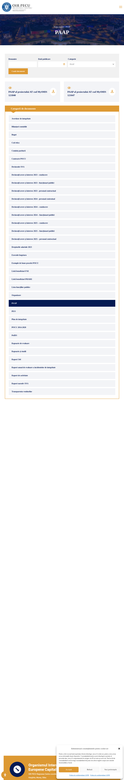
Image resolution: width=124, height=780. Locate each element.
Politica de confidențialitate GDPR (79, 775)
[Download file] (53, 92)
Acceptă (69, 770)
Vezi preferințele (110, 770)
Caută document (18, 71)
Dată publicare (44, 59)
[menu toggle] (120, 6)
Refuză (89, 770)
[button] (119, 748)
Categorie (72, 59)
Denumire (12, 59)
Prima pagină (59, 27)
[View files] (10, 88)
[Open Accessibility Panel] (5, 775)
